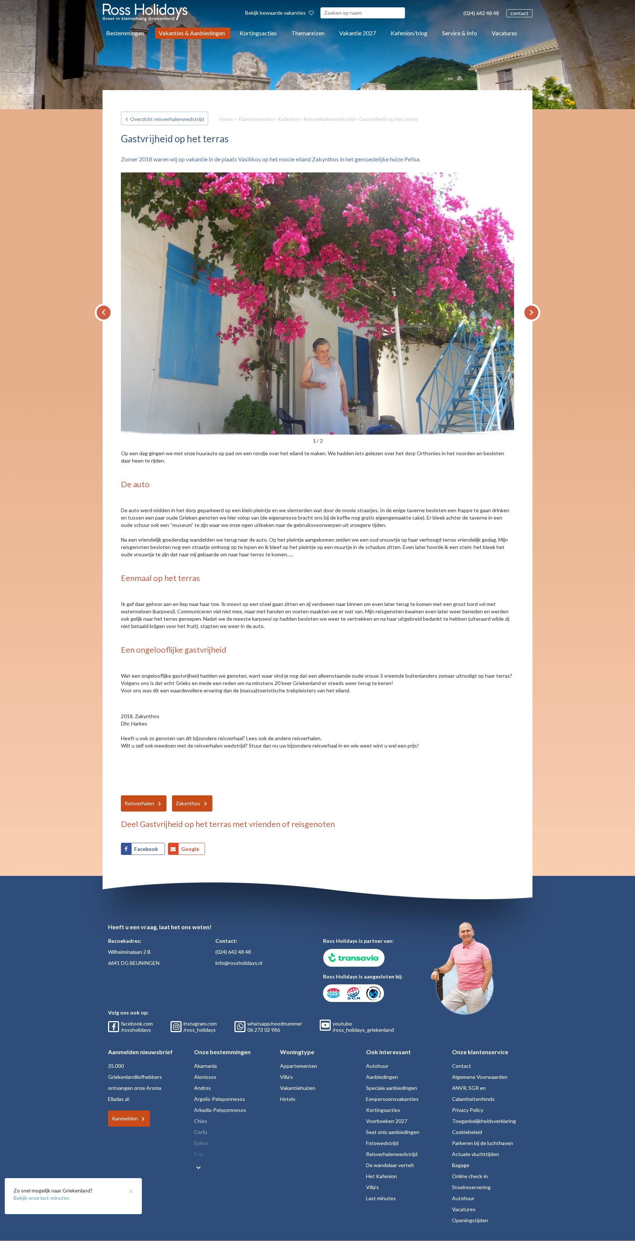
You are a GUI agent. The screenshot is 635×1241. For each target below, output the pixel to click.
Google (190, 849)
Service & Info (459, 32)
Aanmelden (125, 1118)
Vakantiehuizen (297, 1088)
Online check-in (470, 1176)
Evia (198, 1154)
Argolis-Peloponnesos (219, 1099)
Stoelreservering (471, 1187)
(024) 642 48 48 (481, 13)
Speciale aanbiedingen (391, 1088)
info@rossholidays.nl (238, 963)
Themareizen (307, 32)
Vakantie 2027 (357, 32)
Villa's (286, 1077)
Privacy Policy (467, 1110)
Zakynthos (188, 803)
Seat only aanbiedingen (392, 1132)
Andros (202, 1088)
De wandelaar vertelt (390, 1165)
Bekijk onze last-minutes (41, 1198)
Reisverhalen (139, 803)
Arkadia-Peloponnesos (220, 1110)
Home (226, 119)
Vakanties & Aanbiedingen (192, 32)
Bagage (460, 1165)
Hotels (287, 1099)
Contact (461, 1066)
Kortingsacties (258, 32)
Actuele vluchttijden (475, 1154)
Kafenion (288, 119)
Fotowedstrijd (382, 1143)
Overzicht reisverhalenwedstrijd (167, 119)
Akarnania (205, 1066)
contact (519, 13)
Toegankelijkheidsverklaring (484, 1121)
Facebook (146, 849)
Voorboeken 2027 (386, 1121)
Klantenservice (255, 119)
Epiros (201, 1143)
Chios (200, 1121)
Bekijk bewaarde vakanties (276, 13)
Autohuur (377, 1066)
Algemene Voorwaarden (479, 1077)
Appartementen (298, 1066)
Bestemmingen (125, 32)
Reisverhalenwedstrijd (329, 119)
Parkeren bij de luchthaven (482, 1143)
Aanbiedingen (382, 1077)
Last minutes (381, 1198)
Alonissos (205, 1077)
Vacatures (504, 32)
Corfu (200, 1132)
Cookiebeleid (467, 1132)
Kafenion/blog (409, 32)
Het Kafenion (381, 1176)
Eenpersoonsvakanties (392, 1099)
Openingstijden (470, 1220)
